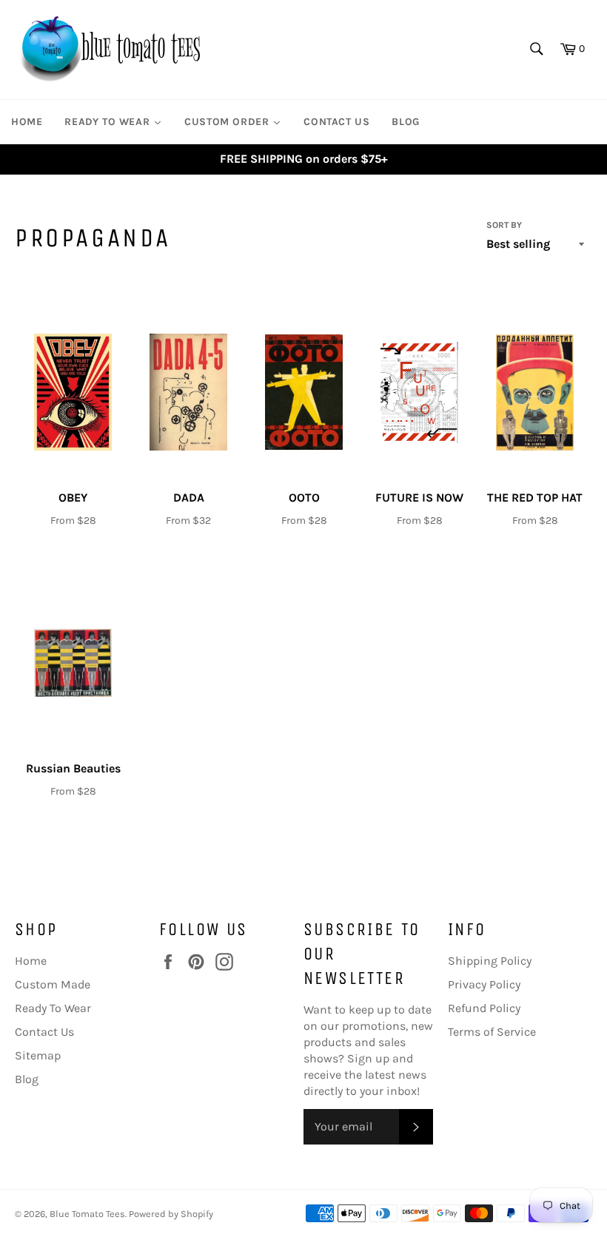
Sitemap (38, 1055)
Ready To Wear (53, 1008)
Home (31, 961)
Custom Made (52, 984)
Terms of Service (492, 1032)
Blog (26, 1079)
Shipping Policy (489, 961)
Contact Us (44, 1032)
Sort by (504, 225)
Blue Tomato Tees (87, 1213)
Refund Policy (484, 1008)
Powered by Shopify (171, 1213)
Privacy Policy (484, 984)
